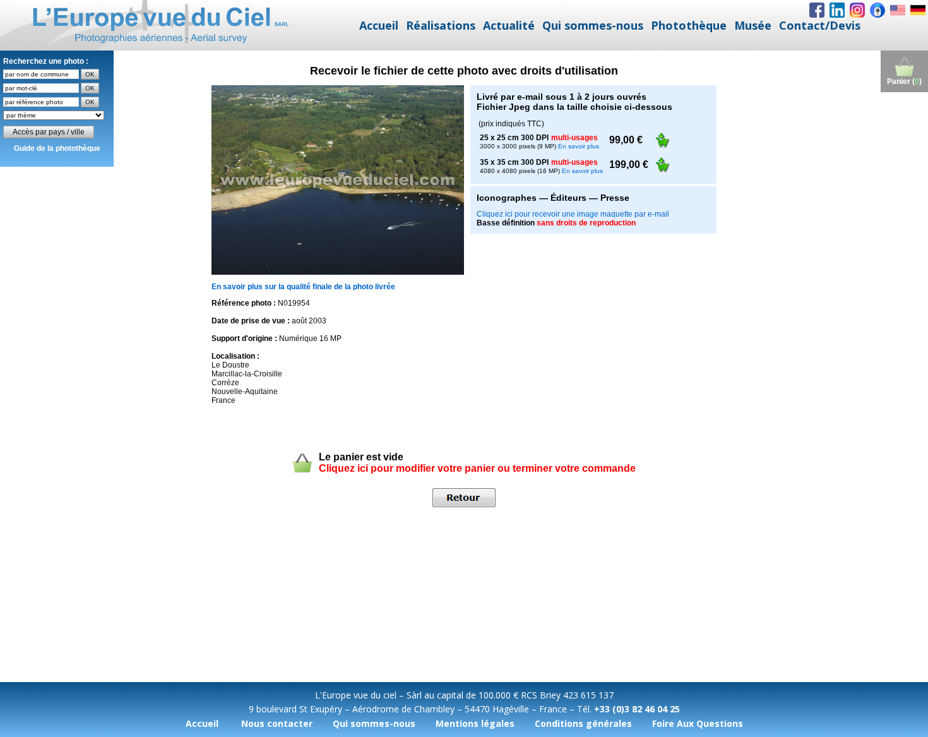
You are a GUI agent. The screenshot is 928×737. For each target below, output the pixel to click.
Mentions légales (475, 723)
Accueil (378, 25)
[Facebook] (816, 10)
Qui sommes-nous (592, 25)
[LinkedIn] (837, 10)
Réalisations (440, 25)
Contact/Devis (819, 25)
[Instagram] (857, 10)
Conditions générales (583, 723)
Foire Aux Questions (697, 723)
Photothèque (689, 25)
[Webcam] (877, 10)
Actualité (509, 25)
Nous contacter (276, 723)
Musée (752, 25)
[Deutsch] (917, 10)
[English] (897, 10)
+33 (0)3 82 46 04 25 (637, 709)
